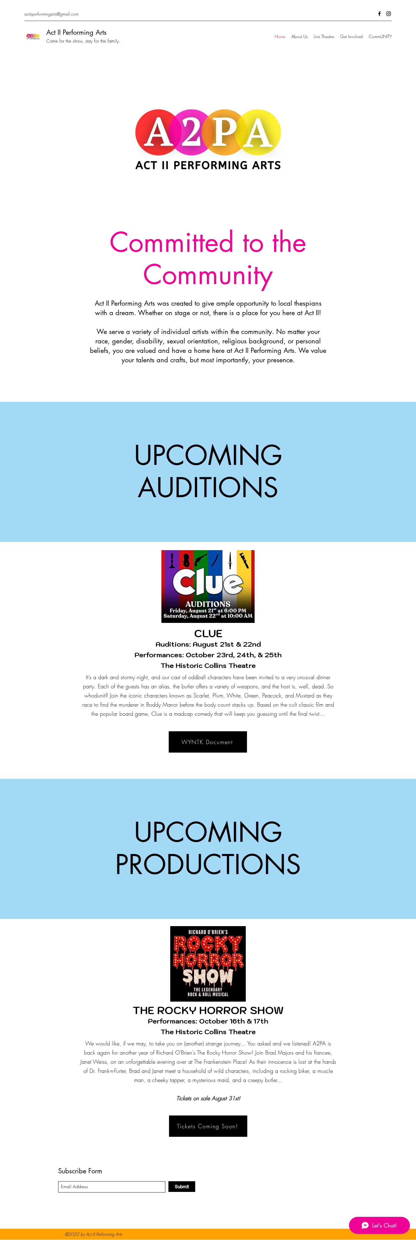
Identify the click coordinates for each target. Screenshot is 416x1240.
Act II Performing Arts (76, 32)
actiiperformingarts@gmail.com (51, 14)
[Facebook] (379, 14)
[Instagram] (389, 14)
